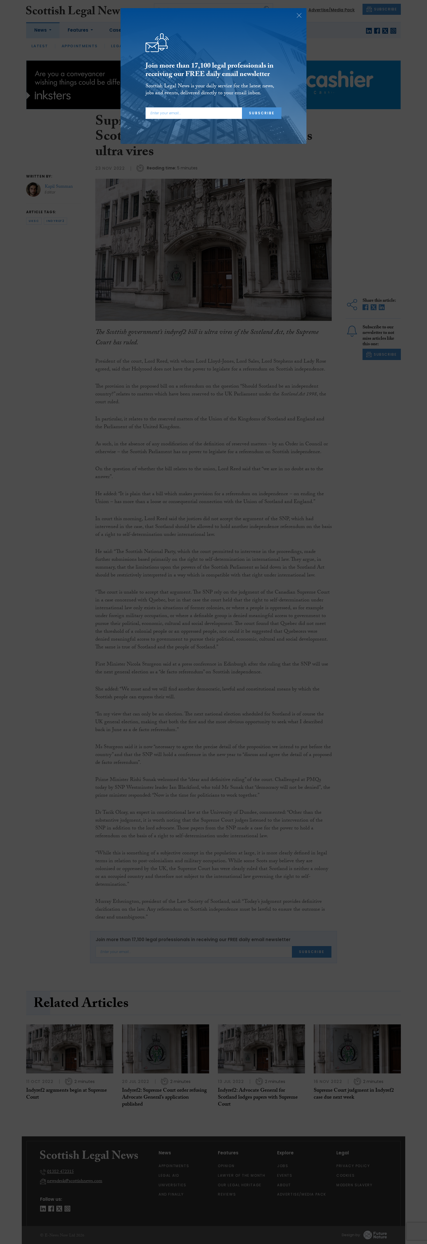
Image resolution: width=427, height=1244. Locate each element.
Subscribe (261, 113)
